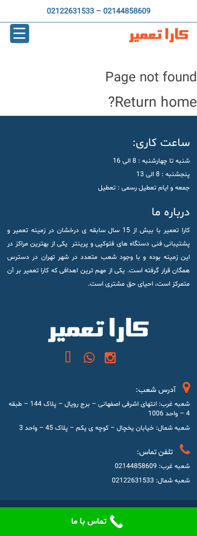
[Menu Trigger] (19, 33)
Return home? (152, 103)
